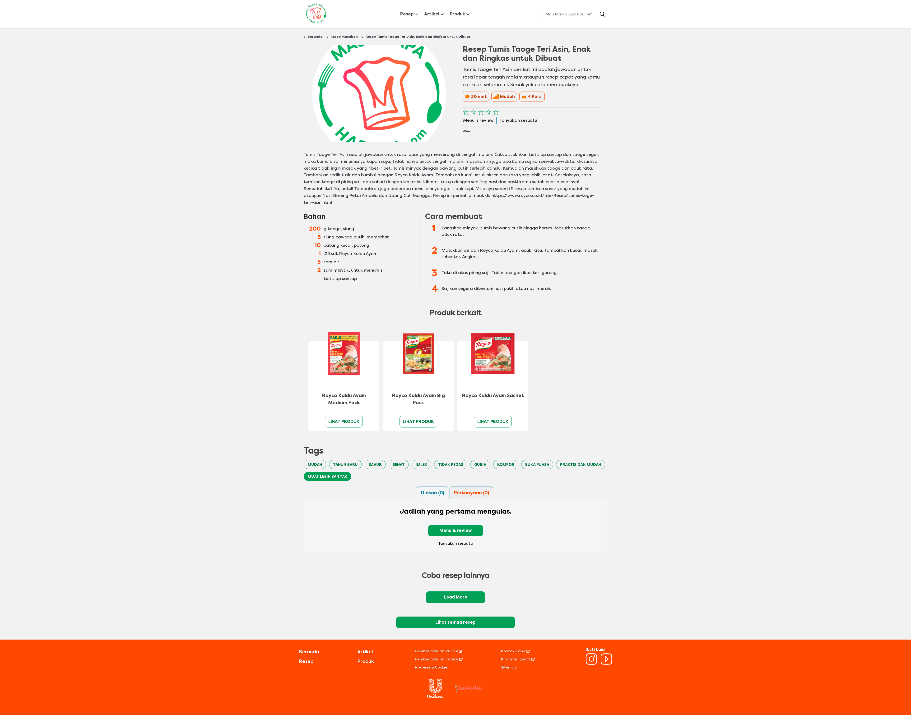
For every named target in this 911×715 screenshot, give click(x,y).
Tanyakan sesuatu (455, 543)
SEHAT (399, 464)
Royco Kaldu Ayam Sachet (493, 395)
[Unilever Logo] (435, 696)
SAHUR (375, 464)
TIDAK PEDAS (450, 464)
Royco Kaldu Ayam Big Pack (418, 399)
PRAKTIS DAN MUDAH (580, 464)
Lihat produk (343, 421)
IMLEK (421, 464)
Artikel (431, 14)
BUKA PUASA (537, 464)
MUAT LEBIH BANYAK (327, 476)
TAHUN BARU (345, 464)
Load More (455, 597)
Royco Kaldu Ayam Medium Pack (344, 399)
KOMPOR (505, 464)
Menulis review (455, 530)
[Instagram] (591, 663)
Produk (457, 14)
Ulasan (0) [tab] (432, 493)
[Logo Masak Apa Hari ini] (316, 24)
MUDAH (315, 464)
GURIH (480, 464)
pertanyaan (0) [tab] (471, 493)
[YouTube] (606, 663)
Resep (407, 14)
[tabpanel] (455, 529)
